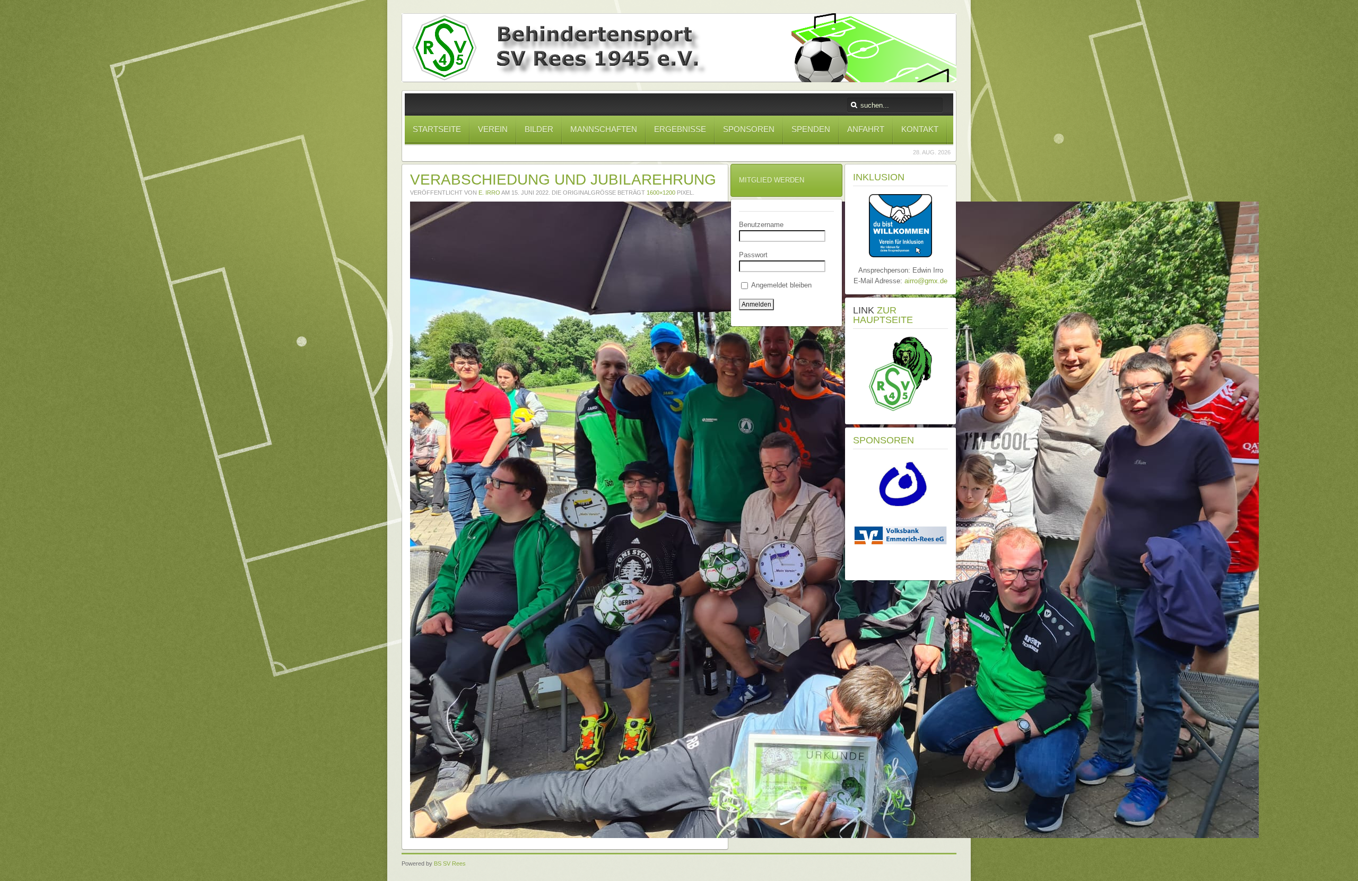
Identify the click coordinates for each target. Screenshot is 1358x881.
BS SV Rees (450, 863)
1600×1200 (661, 192)
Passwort (753, 255)
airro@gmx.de (925, 281)
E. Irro (489, 192)
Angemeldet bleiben (781, 285)
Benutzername (761, 225)
